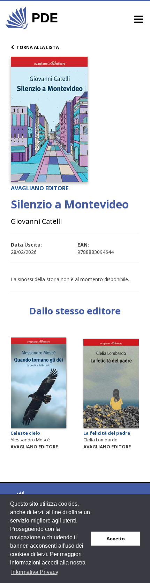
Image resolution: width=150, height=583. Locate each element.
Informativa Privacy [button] (34, 572)
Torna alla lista (37, 47)
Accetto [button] (115, 538)
